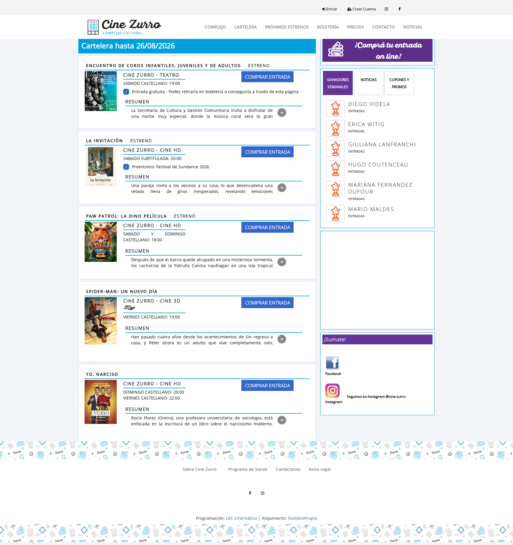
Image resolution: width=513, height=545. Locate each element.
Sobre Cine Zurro (199, 469)
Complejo (215, 27)
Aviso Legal (320, 469)
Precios (355, 27)
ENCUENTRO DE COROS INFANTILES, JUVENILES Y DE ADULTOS (164, 65)
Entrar (331, 9)
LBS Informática (241, 518)
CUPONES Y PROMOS (399, 83)
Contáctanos (288, 469)
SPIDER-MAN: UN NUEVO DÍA (122, 291)
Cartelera (245, 27)
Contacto (383, 27)
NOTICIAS (369, 79)
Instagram (333, 401)
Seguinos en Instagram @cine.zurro (376, 396)
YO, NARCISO (103, 374)
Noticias (412, 27)
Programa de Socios (246, 469)
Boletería (328, 27)
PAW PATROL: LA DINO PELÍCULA (127, 216)
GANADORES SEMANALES (338, 83)
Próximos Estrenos (287, 27)
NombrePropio (302, 518)
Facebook (333, 373)
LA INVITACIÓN (105, 140)
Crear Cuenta (364, 9)
